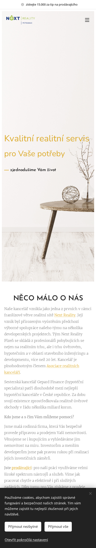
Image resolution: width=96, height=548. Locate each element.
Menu (87, 19)
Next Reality (64, 315)
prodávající (21, 468)
